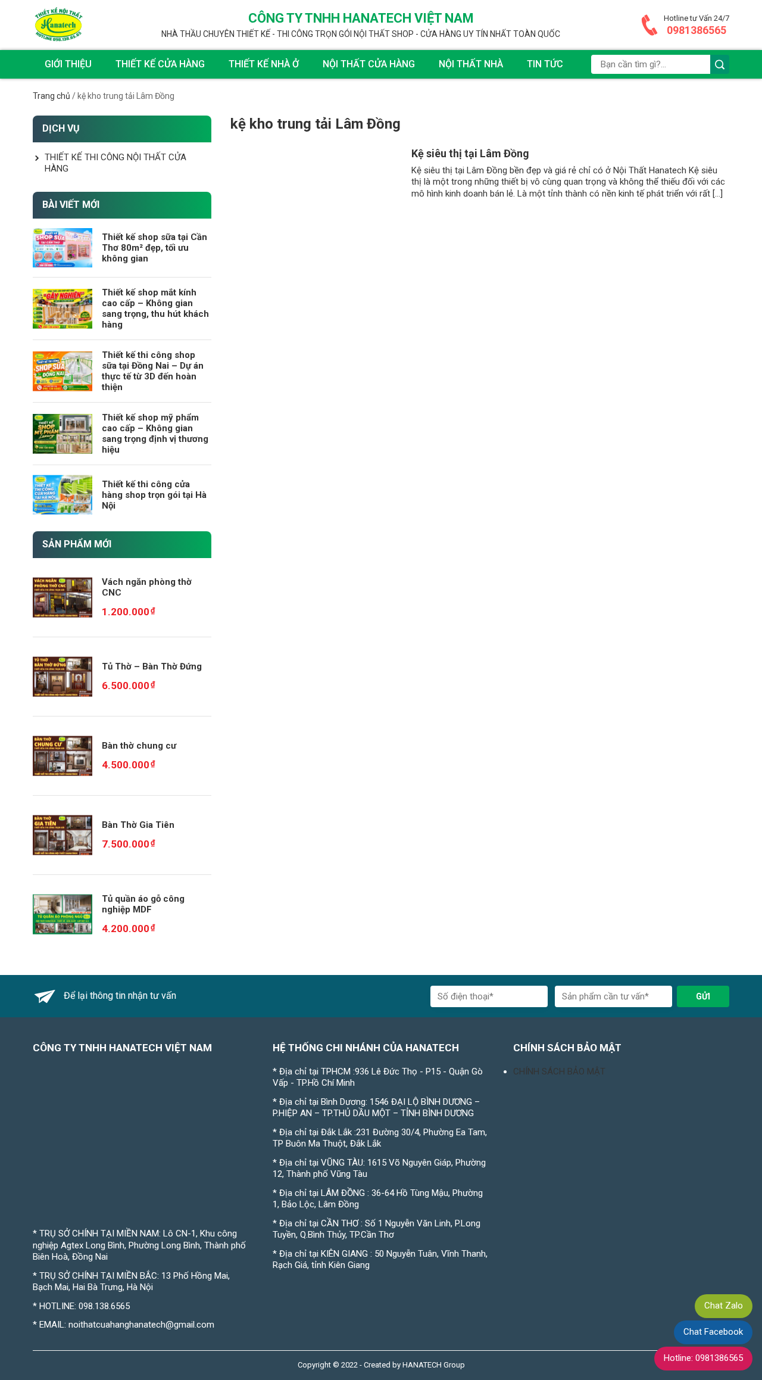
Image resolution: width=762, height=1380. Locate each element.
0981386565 (696, 30)
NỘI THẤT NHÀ (471, 64)
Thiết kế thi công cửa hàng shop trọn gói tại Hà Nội (154, 495)
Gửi (703, 996)
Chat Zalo (723, 1305)
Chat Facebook (713, 1331)
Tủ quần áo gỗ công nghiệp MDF (143, 904)
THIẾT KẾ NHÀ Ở (264, 64)
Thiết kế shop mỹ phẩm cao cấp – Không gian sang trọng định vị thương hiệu (155, 433)
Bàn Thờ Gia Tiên (138, 825)
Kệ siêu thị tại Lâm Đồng (470, 153)
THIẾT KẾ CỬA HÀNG (160, 64)
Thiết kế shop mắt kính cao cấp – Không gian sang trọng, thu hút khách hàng (155, 308)
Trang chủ (51, 96)
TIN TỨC (545, 64)
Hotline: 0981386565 (703, 1358)
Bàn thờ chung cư (139, 745)
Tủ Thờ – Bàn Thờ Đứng (152, 666)
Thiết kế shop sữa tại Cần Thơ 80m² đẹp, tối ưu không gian (154, 248)
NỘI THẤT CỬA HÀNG (369, 64)
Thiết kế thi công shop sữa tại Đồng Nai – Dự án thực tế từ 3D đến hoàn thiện (153, 371)
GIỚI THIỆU (68, 64)
